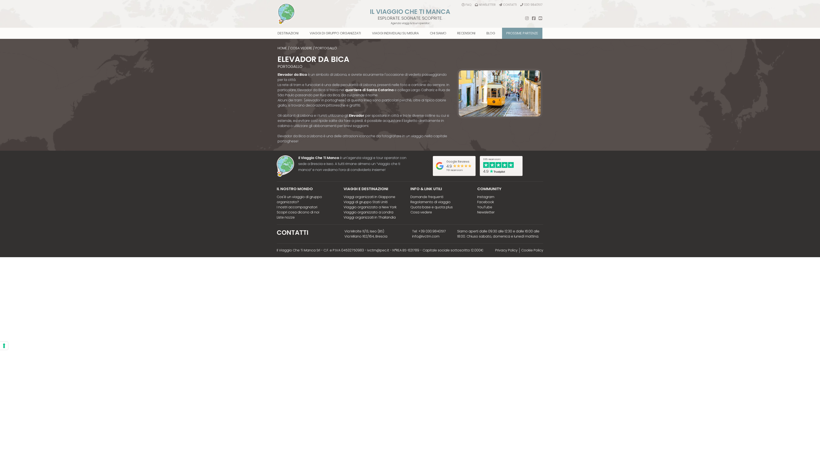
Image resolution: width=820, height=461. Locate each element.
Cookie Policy (532, 250)
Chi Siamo (438, 33)
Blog (490, 33)
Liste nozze (286, 217)
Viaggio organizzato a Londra (368, 212)
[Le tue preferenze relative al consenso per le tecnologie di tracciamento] (4, 346)
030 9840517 (533, 5)
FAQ (469, 5)
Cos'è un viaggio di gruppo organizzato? (299, 199)
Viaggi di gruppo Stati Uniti (366, 202)
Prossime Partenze (522, 33)
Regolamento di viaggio (430, 202)
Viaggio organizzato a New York (370, 207)
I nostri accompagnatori (297, 207)
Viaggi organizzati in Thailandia (370, 217)
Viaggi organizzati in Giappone (369, 196)
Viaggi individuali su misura (395, 33)
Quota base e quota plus (431, 207)
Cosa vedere (301, 48)
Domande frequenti (426, 196)
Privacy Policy (506, 250)
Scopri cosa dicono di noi (298, 212)
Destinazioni (288, 33)
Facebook (485, 202)
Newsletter (487, 5)
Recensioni (466, 33)
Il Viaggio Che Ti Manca (410, 11)
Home (282, 48)
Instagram (485, 196)
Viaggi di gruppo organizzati (335, 33)
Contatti (510, 5)
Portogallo (326, 48)
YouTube (484, 207)
